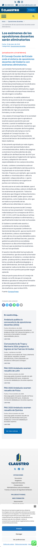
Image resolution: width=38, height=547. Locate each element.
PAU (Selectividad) (18, 494)
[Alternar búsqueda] (33, 16)
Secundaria (18, 478)
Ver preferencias (19, 539)
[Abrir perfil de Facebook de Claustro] (19, 2)
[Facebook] (3, 304)
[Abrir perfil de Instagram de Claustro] (22, 2)
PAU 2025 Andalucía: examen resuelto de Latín (17, 369)
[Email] (21, 304)
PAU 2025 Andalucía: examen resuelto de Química (17, 408)
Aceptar (19, 528)
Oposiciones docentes (15, 21)
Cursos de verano (18, 504)
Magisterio (18, 480)
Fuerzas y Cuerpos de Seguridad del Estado (18, 490)
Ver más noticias (12, 431)
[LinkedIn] (10, 304)
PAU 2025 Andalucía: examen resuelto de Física (17, 389)
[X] (7, 304)
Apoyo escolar (18, 501)
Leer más (7, 339)
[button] (35, 506)
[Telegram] (17, 304)
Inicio (3, 21)
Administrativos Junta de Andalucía (18, 487)
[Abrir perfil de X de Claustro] (15, 2)
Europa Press (13, 291)
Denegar (19, 534)
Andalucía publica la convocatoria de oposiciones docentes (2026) (17, 322)
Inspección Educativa (18, 483)
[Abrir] (3, 16)
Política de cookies (8, 544)
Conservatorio (18, 485)
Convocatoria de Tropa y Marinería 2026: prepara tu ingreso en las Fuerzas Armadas (19, 346)
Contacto (31, 10)
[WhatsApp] (14, 304)
